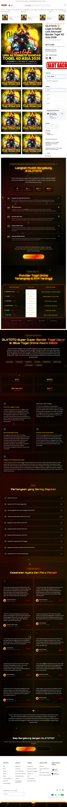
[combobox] (37, 5)
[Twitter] (48, 156)
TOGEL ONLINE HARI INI (60, 9)
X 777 (48, 90)
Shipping (53, 46)
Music (4, 776)
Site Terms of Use (31, 780)
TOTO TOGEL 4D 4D (25, 9)
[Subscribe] (23, 794)
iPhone (4, 771)
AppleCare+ (18, 766)
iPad (4, 768)
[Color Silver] (53, 58)
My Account (30, 766)
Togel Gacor (23, 11)
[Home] (4, 5)
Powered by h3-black (59, 797)
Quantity (47, 123)
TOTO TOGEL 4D (5, 11)
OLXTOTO (3, 9)
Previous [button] (1, 1)
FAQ (28, 776)
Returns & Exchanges (32, 771)
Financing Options (19, 776)
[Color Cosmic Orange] (46, 58)
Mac (4, 766)
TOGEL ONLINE (15, 9)
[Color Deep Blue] (50, 58)
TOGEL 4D (9, 9)
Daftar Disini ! (48, 1)
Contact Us (30, 773)
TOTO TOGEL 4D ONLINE (37, 9)
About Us (42, 766)
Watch (4, 773)
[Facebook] (46, 156)
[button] (3, 9)
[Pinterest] (50, 156)
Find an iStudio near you (44, 769)
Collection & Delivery (32, 768)
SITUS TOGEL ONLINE (48, 9)
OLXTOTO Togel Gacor (52, 81)
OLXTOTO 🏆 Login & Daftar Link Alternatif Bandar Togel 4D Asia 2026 (33, 1)
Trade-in (17, 778)
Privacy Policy (30, 778)
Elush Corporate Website (45, 775)
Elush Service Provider (20, 773)
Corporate (17, 768)
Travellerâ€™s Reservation (18, 781)
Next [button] (65, 1)
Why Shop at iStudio (44, 772)
